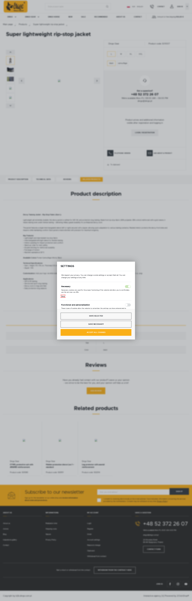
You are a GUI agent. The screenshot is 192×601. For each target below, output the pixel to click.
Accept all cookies (96, 332)
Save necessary (96, 324)
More (63, 296)
